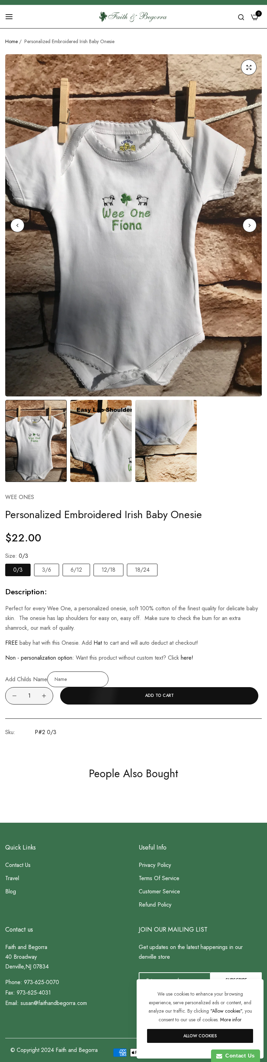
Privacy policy (155, 865)
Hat (98, 643)
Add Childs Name (26, 679)
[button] (250, 225)
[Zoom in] (249, 67)
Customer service (159, 891)
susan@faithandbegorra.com (54, 1003)
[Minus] (14, 696)
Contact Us (238, 1056)
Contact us (18, 865)
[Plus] (44, 696)
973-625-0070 (41, 982)
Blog (10, 891)
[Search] (241, 17)
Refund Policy (155, 905)
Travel (12, 878)
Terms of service (159, 878)
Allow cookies (200, 1036)
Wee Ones (19, 497)
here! (187, 658)
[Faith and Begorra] (133, 16)
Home (11, 41)
